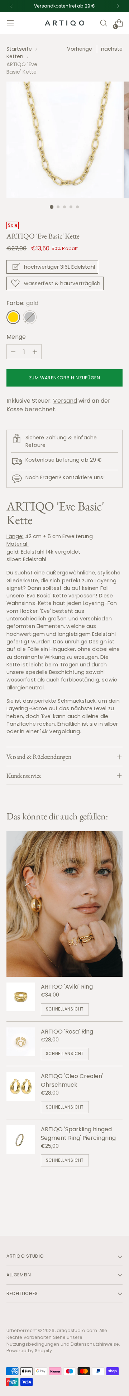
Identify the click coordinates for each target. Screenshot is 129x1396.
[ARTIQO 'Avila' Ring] (20, 999)
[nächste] (118, 6)
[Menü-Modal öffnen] (10, 23)
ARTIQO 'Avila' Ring (67, 987)
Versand (65, 401)
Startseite (19, 48)
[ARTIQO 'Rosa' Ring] (20, 1043)
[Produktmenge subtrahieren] (13, 352)
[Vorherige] (11, 6)
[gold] (13, 317)
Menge (16, 337)
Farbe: (22, 303)
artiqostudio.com (77, 1330)
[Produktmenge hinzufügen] (34, 352)
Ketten (14, 56)
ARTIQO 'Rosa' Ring (67, 1031)
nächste (112, 48)
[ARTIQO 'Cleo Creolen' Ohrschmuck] (20, 1092)
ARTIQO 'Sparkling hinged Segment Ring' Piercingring (78, 1133)
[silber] (30, 317)
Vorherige (79, 48)
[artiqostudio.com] (64, 23)
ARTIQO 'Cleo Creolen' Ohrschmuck (72, 1080)
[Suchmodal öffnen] (103, 23)
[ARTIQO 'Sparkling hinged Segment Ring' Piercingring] (20, 1145)
